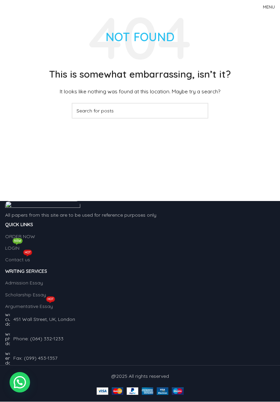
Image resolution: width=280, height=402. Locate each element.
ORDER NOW (20, 236)
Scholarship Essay (25, 295)
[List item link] (140, 338)
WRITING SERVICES (26, 271)
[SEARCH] (200, 111)
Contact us (18, 258)
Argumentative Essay (29, 304)
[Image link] (42, 206)
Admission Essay (24, 283)
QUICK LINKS (19, 224)
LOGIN (13, 246)
